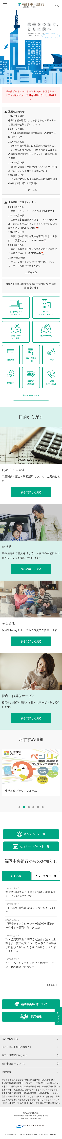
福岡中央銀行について (13, 1064)
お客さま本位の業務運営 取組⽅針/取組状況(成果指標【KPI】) (31, 286)
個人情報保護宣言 (14, 1087)
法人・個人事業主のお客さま (17, 1047)
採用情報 (6, 1072)
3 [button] (29, 808)
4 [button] (33, 808)
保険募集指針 (44, 1094)
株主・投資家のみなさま (14, 1056)
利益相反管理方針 (14, 1094)
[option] (31, 47)
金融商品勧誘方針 (32, 1087)
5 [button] (38, 808)
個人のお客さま (10, 1039)
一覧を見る (31, 189)
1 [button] (20, 808)
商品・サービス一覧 (31, 396)
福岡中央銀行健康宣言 (50, 1104)
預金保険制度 (30, 1094)
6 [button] (43, 808)
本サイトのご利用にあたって (25, 1104)
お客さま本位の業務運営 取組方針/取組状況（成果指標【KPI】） (30, 1080)
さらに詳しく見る (31, 493)
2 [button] (24, 808)
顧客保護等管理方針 (13, 1084)
